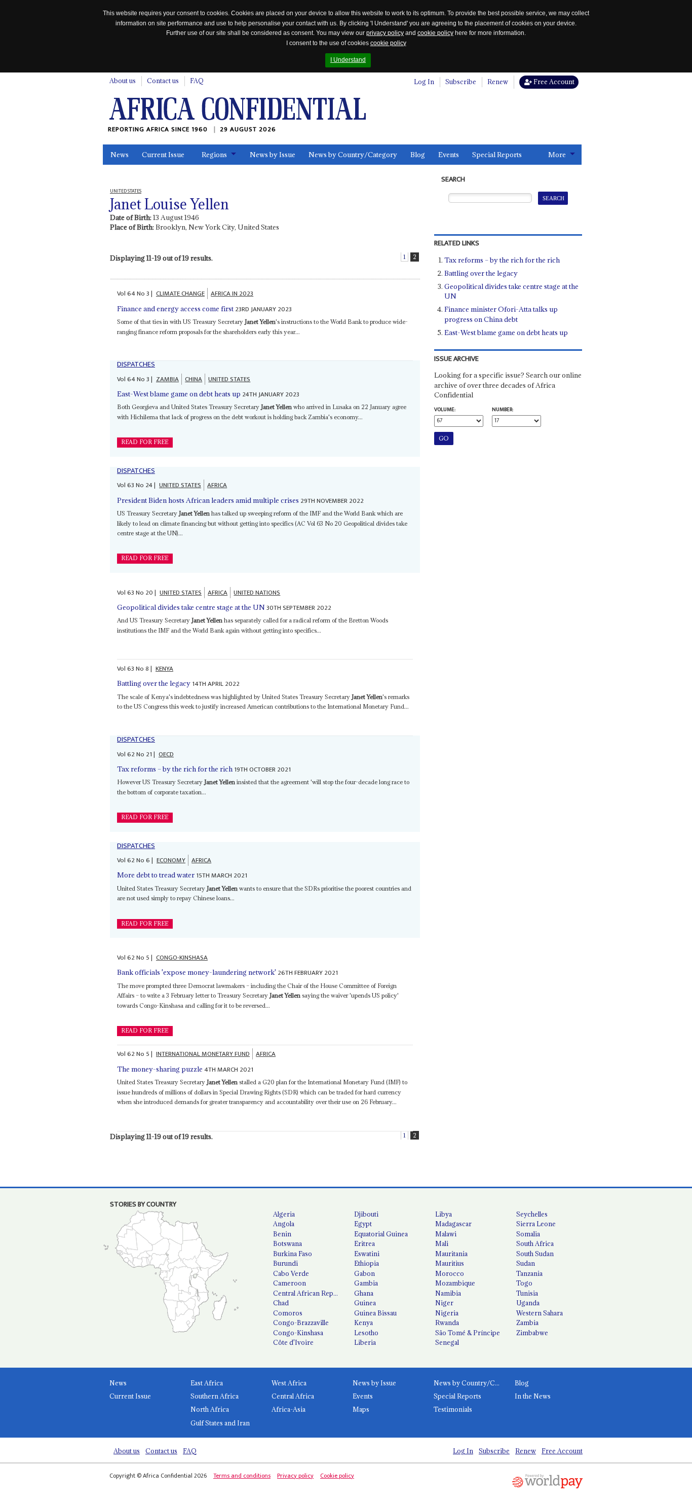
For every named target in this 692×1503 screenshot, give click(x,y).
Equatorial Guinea (381, 1234)
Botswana (287, 1243)
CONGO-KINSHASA (182, 957)
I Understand (348, 59)
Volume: (444, 409)
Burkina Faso (292, 1254)
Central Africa (293, 1396)
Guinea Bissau (375, 1313)
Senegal (447, 1342)
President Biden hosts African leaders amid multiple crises (208, 500)
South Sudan (535, 1254)
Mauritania (451, 1254)
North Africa (209, 1409)
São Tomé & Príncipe (467, 1333)
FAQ (197, 81)
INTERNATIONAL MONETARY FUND (203, 1053)
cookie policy (435, 32)
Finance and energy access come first (175, 308)
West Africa (289, 1383)
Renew (497, 82)
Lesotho (366, 1333)
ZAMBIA (167, 379)
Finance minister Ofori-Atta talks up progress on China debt (501, 314)
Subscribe (460, 82)
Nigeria (446, 1313)
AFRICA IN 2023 (232, 293)
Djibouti (366, 1214)
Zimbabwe (532, 1333)
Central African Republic (309, 1293)
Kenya (363, 1322)
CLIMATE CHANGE (180, 293)
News (119, 154)
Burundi (285, 1263)
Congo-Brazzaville (301, 1322)
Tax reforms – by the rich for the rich (175, 769)
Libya (443, 1214)
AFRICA (217, 485)
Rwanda (447, 1322)
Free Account (553, 82)
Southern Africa (214, 1396)
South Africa (535, 1243)
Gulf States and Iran (220, 1423)
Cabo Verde (291, 1273)
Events (448, 154)
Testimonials (453, 1409)
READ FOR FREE (144, 442)
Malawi (445, 1234)
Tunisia (527, 1293)
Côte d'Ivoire (293, 1342)
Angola (283, 1224)
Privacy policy (295, 1476)
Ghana (363, 1293)
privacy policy (385, 32)
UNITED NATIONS (257, 592)
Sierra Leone (536, 1224)
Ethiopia (366, 1263)
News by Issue (272, 154)
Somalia (528, 1234)
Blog (417, 154)
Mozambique (455, 1283)
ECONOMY (171, 860)
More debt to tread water (156, 874)
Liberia (365, 1342)
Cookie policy (337, 1476)
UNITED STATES (229, 379)
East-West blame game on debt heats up (179, 393)
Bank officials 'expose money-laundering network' (196, 972)
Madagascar (453, 1224)
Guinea (365, 1303)
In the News (533, 1396)
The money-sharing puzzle (160, 1069)
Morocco (449, 1273)
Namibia (448, 1293)
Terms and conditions (242, 1476)
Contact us (163, 81)
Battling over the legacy (153, 683)
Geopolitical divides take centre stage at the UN (191, 607)
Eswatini (366, 1254)
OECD (166, 754)
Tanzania (529, 1273)
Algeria (284, 1214)
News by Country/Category (353, 154)
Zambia (527, 1322)
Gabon (364, 1273)
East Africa (206, 1383)
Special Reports (497, 154)
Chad (281, 1303)
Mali (441, 1243)
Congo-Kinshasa (298, 1333)
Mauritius (449, 1263)
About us (122, 81)
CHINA (193, 379)
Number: (502, 409)
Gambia (366, 1283)
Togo (524, 1283)
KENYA (164, 668)
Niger (444, 1303)
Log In (424, 82)
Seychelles (532, 1214)
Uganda (528, 1303)
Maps (361, 1409)
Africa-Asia (288, 1409)
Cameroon (289, 1283)
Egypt (363, 1224)
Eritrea (364, 1243)
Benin (282, 1234)
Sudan (525, 1263)
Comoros (287, 1313)
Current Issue (163, 154)
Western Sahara (539, 1313)
